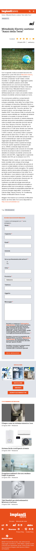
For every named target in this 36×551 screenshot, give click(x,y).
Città (7, 268)
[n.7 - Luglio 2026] (7, 374)
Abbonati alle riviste (21, 521)
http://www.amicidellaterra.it (10, 202)
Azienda (7, 251)
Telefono (8, 284)
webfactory (31, 42)
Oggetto (7, 293)
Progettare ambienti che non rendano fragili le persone (16, 474)
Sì (7, 261)
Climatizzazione (9, 210)
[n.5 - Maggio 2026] (29, 374)
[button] (29, 11)
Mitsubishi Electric (26, 74)
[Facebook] (7, 525)
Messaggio (9, 301)
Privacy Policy (20, 532)
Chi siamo (11, 521)
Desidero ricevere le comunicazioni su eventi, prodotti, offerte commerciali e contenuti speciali (18, 347)
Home (3, 15)
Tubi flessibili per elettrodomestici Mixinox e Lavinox (15, 501)
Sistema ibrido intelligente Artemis (15, 448)
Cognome (8, 234)
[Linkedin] (21, 525)
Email (7, 242)
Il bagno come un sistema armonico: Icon (17, 423)
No (8, 263)
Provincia (8, 276)
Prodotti (5, 18)
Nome (7, 225)
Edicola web (18, 383)
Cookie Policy (29, 532)
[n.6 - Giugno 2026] (18, 374)
